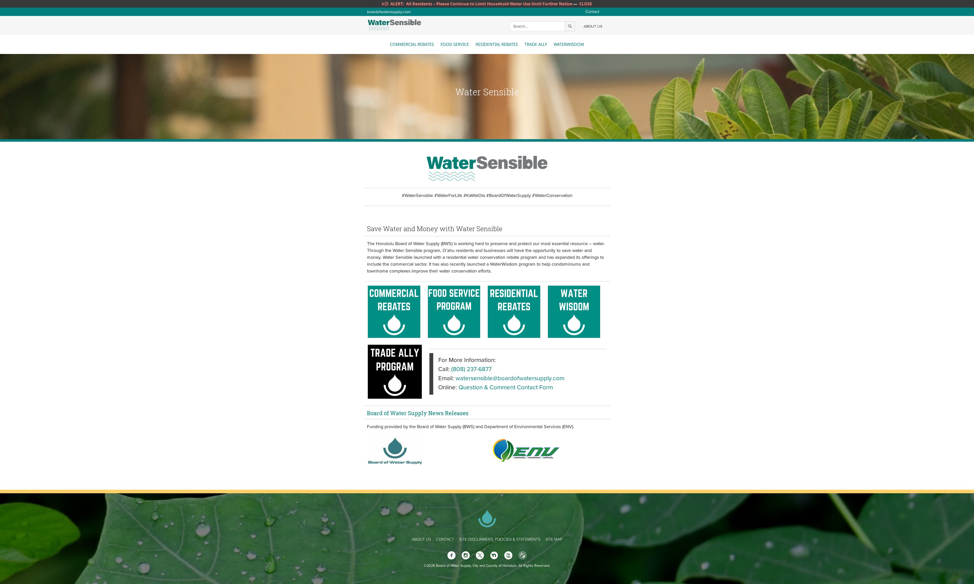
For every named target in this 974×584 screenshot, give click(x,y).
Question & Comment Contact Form (506, 387)
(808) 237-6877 (471, 369)
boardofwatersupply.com (389, 11)
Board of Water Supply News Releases (417, 413)
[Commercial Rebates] (394, 311)
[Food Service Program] (454, 311)
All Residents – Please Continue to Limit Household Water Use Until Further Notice (489, 4)
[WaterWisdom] (574, 311)
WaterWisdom (569, 44)
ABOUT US (593, 26)
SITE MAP (553, 539)
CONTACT (445, 539)
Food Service (455, 44)
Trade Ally (536, 44)
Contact (592, 11)
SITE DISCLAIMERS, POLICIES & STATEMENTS (499, 539)
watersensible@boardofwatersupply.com (510, 378)
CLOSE (585, 4)
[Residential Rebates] (514, 311)
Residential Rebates (497, 44)
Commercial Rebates (412, 44)
